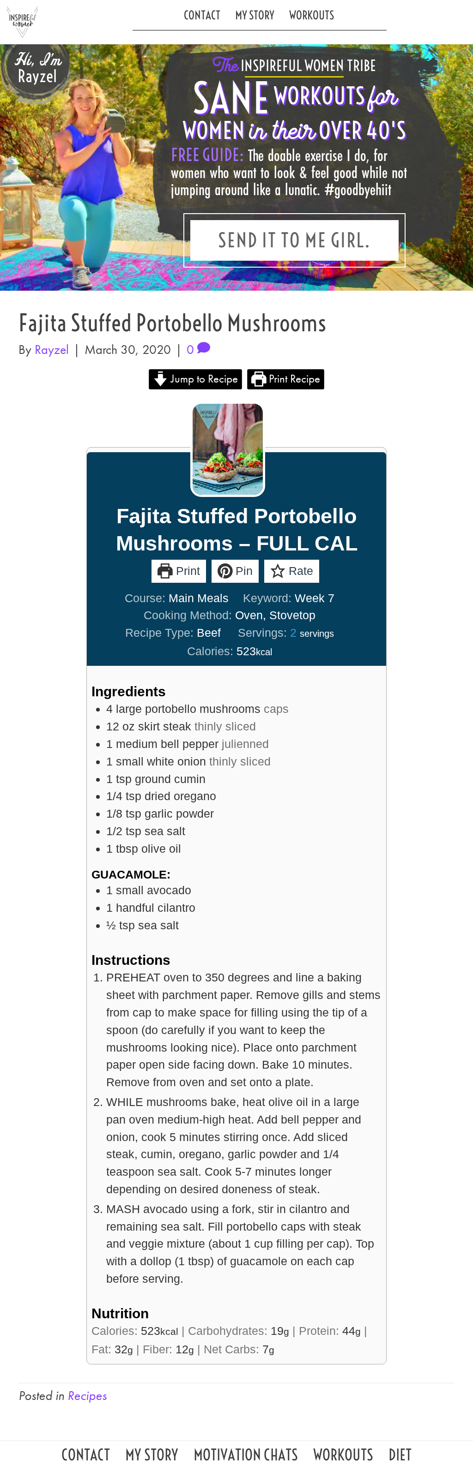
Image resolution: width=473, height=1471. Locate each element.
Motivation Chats (246, 1457)
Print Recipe (293, 378)
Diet (400, 1457)
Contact (202, 15)
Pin (242, 570)
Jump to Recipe (203, 378)
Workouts (311, 15)
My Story (254, 15)
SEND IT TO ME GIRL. (294, 240)
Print (186, 570)
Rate (299, 570)
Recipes (87, 1395)
